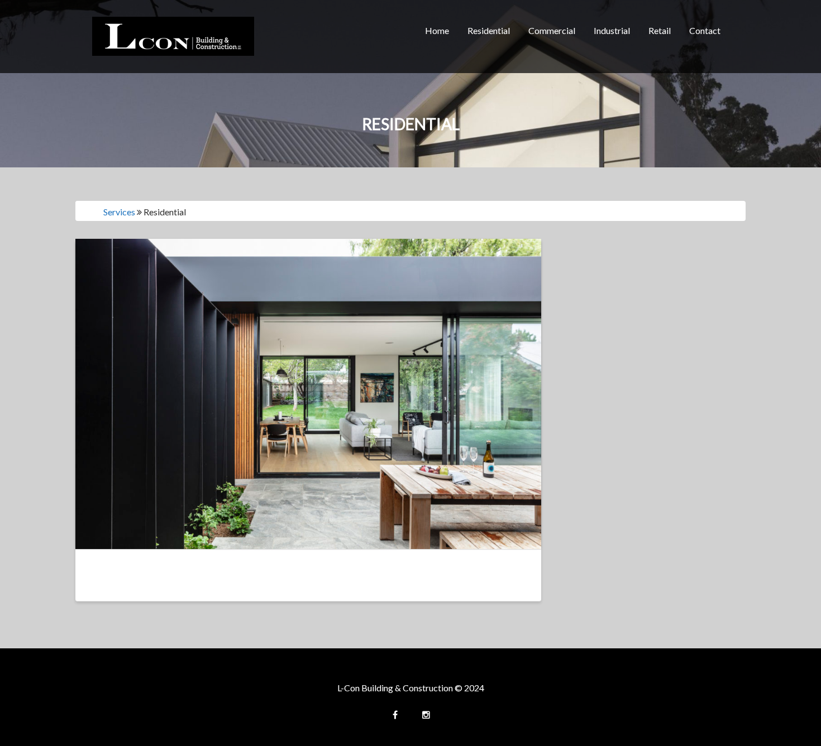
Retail (659, 30)
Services (119, 211)
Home (437, 30)
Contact (704, 30)
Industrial (612, 30)
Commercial (551, 30)
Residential (488, 30)
